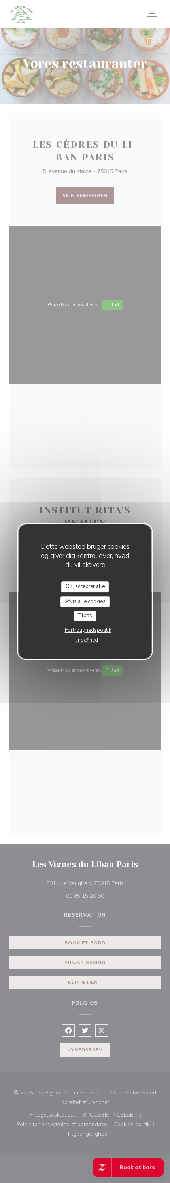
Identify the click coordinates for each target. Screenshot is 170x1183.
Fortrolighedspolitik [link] (88, 630)
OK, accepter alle (85, 586)
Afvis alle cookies (85, 601)
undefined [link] (86, 640)
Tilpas (85, 615)
